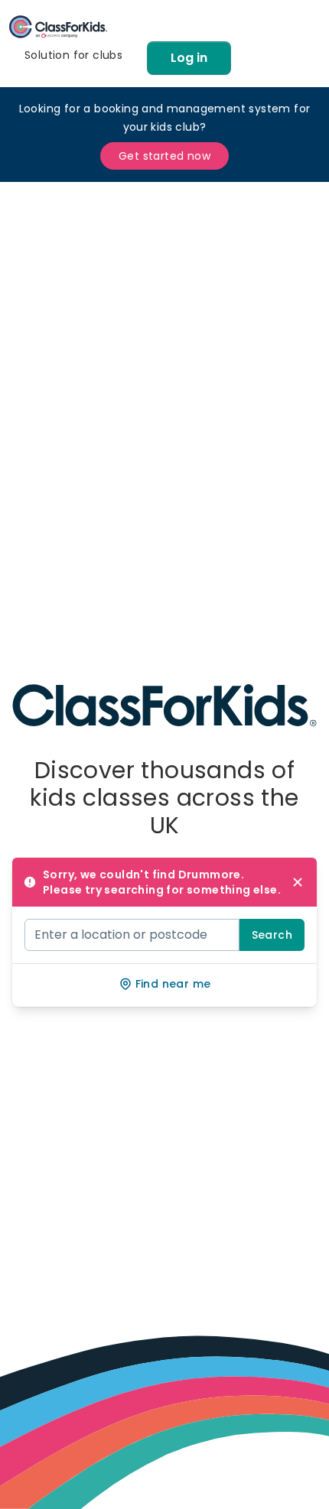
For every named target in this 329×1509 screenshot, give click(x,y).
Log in (189, 58)
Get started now (164, 156)
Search (272, 935)
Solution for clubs (73, 55)
